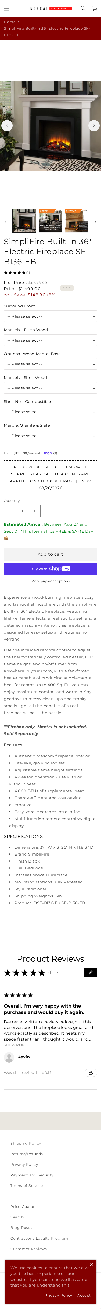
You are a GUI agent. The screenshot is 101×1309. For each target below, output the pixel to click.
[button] (6, 8)
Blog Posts (21, 1227)
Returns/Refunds (26, 1154)
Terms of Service (26, 1185)
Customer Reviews (28, 1249)
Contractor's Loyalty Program (39, 1238)
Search (17, 1217)
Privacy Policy (24, 1164)
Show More (15, 1045)
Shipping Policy (25, 1143)
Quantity (12, 501)
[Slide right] (94, 125)
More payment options (50, 581)
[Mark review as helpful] (91, 1073)
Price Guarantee (26, 1206)
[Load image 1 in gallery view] (24, 220)
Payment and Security (32, 1175)
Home (10, 22)
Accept (84, 1295)
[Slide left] (7, 125)
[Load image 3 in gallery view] (76, 220)
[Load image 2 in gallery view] (50, 220)
